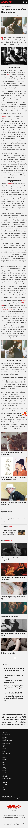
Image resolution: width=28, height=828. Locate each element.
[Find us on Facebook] (12, 810)
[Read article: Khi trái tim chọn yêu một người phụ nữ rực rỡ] (14, 625)
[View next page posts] (15, 658)
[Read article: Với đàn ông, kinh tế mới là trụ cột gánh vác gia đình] (14, 549)
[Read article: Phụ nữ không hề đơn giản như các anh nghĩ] (14, 588)
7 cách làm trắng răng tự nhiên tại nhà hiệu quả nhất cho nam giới (13, 698)
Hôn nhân (24, 519)
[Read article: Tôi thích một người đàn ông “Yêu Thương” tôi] (14, 441)
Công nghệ (5, 748)
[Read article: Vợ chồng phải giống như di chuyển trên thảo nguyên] (14, 491)
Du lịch (4, 751)
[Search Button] (26, 2)
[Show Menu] (23, 2)
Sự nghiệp (5, 775)
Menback (9, 814)
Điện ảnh (4, 762)
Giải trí (4, 764)
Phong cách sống (6, 743)
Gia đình (9, 6)
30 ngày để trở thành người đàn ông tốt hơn (11, 798)
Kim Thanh (6, 15)
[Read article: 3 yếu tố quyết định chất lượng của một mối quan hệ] (14, 569)
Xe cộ (4, 745)
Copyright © (16, 824)
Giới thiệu (10, 823)
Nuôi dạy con (5, 772)
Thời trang (5, 732)
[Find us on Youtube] (15, 810)
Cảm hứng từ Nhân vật (7, 796)
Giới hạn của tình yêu (8, 653)
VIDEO (4, 787)
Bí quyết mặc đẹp (6, 734)
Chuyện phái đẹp (17, 519)
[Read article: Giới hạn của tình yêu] (14, 644)
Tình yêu (9, 74)
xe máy (23, 300)
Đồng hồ (4, 746)
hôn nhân (10, 183)
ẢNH (4, 789)
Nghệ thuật (5, 759)
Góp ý (22, 824)
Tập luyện (5, 739)
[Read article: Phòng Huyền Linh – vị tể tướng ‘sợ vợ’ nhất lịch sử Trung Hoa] (14, 466)
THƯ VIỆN (5, 784)
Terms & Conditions (9, 824)
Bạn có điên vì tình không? (9, 616)
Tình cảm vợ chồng (5, 521)
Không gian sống (6, 753)
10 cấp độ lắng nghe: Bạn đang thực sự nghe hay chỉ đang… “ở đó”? (14, 670)
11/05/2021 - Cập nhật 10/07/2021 (18, 15)
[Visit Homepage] (6, 2)
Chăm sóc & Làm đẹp (7, 740)
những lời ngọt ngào (6, 309)
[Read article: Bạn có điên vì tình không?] (14, 608)
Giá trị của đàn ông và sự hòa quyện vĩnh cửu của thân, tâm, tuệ (13, 688)
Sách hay (5, 757)
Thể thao (5, 750)
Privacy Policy (21, 823)
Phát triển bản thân (7, 778)
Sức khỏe (5, 737)
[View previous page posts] (13, 658)
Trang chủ (4, 6)
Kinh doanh (5, 776)
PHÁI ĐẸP (5, 782)
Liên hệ (15, 823)
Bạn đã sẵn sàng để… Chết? (13, 693)
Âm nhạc (5, 761)
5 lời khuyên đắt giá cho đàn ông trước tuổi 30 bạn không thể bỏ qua (10, 532)
